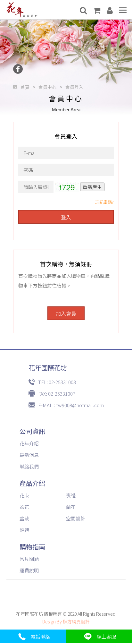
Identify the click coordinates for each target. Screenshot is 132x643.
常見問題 (29, 558)
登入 (66, 217)
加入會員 (66, 313)
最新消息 (29, 454)
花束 (24, 495)
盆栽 (24, 518)
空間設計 (75, 518)
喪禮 (71, 495)
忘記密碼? (104, 202)
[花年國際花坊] (21, 10)
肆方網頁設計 (76, 621)
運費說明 (29, 570)
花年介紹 (29, 443)
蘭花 (71, 506)
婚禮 (24, 530)
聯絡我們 (29, 466)
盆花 (24, 506)
